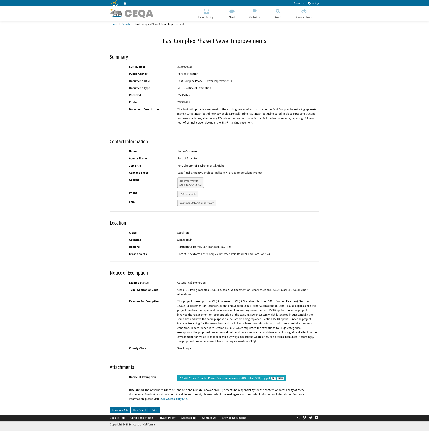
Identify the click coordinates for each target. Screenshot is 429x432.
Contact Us (298, 3)
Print (154, 410)
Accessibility (188, 418)
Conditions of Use (141, 418)
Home (113, 24)
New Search (139, 410)
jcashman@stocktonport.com (196, 203)
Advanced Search (304, 17)
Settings (315, 3)
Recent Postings (206, 17)
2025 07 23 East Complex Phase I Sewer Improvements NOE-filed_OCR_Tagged (231, 378)
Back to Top (117, 418)
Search (278, 17)
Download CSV (120, 410)
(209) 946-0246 (187, 193)
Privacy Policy (167, 418)
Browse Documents (234, 418)
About (232, 17)
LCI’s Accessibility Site (173, 399)
